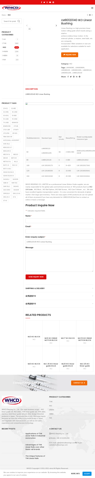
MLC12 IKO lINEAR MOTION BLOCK (85, 339)
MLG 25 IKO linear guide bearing (85, 366)
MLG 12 (14, 165)
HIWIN (5, 51)
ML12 (16, 161)
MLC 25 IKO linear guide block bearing (51, 366)
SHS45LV (6, 179)
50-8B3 (14, 115)
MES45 (5, 158)
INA (4, 60)
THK (4, 43)
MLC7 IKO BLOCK (68, 338)
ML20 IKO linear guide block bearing (68, 366)
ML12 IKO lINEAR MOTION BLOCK (51, 339)
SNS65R (16, 190)
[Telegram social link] (79, 76)
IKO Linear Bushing (37, 94)
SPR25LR (6, 193)
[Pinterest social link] (53, 2)
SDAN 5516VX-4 (8, 176)
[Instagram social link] (47, 2)
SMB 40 (5, 183)
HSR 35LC (6, 144)
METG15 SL (7, 161)
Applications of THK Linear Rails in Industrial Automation (35, 435)
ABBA (5, 55)
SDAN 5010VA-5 (8, 172)
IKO (9, 15)
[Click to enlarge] (29, 29)
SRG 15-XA (16, 193)
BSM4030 (15, 122)
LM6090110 (87, 70)
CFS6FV (16, 130)
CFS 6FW (6, 133)
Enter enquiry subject (35, 237)
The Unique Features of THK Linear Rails (35, 457)
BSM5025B (6, 126)
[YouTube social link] (50, 2)
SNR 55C (14, 183)
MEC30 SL (6, 154)
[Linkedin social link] (76, 76)
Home (4, 15)
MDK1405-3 (7, 151)
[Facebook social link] (41, 2)
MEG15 (15, 154)
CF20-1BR (6, 130)
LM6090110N (66, 73)
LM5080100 (65, 70)
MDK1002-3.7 (7, 147)
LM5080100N (76, 70)
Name (28, 216)
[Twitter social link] (44, 2)
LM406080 (70, 67)
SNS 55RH (6, 190)
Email (28, 226)
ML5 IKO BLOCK (34, 364)
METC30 (14, 158)
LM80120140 (77, 73)
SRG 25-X (6, 197)
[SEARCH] (19, 21)
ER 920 (15, 133)
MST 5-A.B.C (7, 169)
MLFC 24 (6, 165)
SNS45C (16, 186)
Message (29, 247)
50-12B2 (6, 119)
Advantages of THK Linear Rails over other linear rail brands (34, 447)
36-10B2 (14, 112)
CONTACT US (78, 383)
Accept (87, 474)
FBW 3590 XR (7, 137)
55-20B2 (14, 119)
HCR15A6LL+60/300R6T (11, 140)
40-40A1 (6, 115)
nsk (4, 39)
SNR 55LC (6, 186)
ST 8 (14, 197)
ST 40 (5, 200)
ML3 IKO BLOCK (34, 337)
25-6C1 (5, 108)
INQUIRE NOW (71, 55)
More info (75, 473)
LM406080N (79, 67)
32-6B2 (13, 108)
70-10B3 (6, 122)
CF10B (16, 126)
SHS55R (15, 179)
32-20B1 (6, 112)
